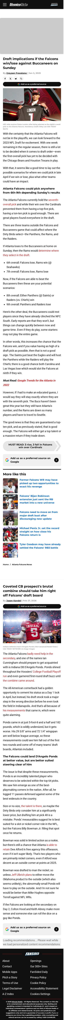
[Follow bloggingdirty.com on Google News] (56, 460)
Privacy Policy (38, 977)
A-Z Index (8, 994)
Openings (35, 960)
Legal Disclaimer (12, 988)
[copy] (21, 79)
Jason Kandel (13, 600)
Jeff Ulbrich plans (21, 874)
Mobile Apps (9, 971)
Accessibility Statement (44, 988)
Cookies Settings (40, 994)
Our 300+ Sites (38, 966)
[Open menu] (5, 4)
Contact (7, 966)
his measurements (14, 710)
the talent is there (31, 806)
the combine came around (18, 680)
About (6, 960)
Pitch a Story (9, 977)
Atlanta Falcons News (22, 564)
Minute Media (17, 1002)
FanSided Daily (39, 971)
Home (6, 564)
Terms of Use (10, 982)
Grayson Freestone (16, 73)
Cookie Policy (38, 982)
